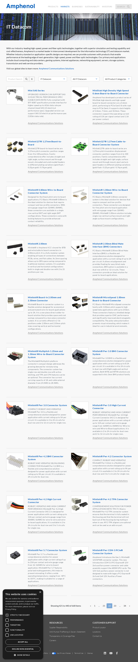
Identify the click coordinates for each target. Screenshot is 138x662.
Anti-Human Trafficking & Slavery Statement (67, 632)
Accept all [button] (23, 642)
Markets (65, 6)
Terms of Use (78, 653)
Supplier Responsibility (58, 627)
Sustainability (92, 6)
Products (53, 6)
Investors (107, 6)
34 (125, 605)
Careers (52, 640)
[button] (22, 655)
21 (104, 605)
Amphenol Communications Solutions (56, 68)
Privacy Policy (43, 653)
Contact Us (97, 636)
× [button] (40, 592)
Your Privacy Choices (64, 653)
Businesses (77, 6)
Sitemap (90, 653)
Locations (96, 632)
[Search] (26, 79)
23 (115, 605)
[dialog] (23, 624)
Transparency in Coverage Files (62, 636)
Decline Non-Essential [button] (23, 649)
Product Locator (99, 627)
